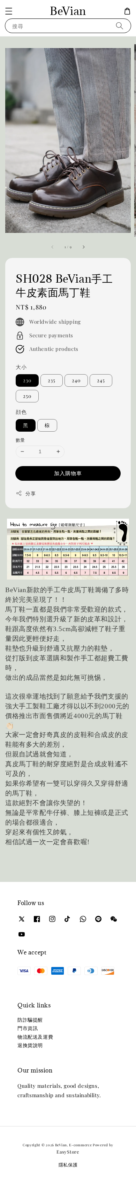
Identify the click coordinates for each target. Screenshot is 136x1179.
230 (27, 380)
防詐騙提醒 (30, 1019)
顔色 (21, 411)
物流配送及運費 (35, 1036)
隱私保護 (68, 1165)
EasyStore (67, 1152)
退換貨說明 (30, 1045)
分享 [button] (30, 493)
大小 (21, 366)
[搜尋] (119, 25)
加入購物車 (68, 473)
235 (51, 380)
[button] (8, 11)
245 (101, 380)
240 (76, 380)
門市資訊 (27, 1028)
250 (27, 396)
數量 (20, 440)
